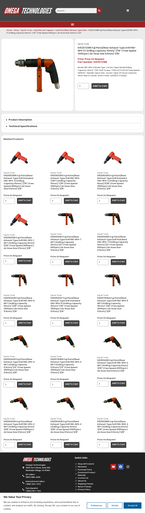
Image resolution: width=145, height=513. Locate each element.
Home (9, 30)
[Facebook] (120, 467)
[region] (72, 503)
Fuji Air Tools (26, 30)
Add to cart (100, 86)
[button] (72, 24)
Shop (16, 30)
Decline (115, 505)
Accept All (132, 505)
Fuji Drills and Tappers (44, 30)
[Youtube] (113, 467)
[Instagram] (128, 467)
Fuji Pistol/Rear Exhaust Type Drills (71, 30)
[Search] (99, 10)
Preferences (96, 505)
